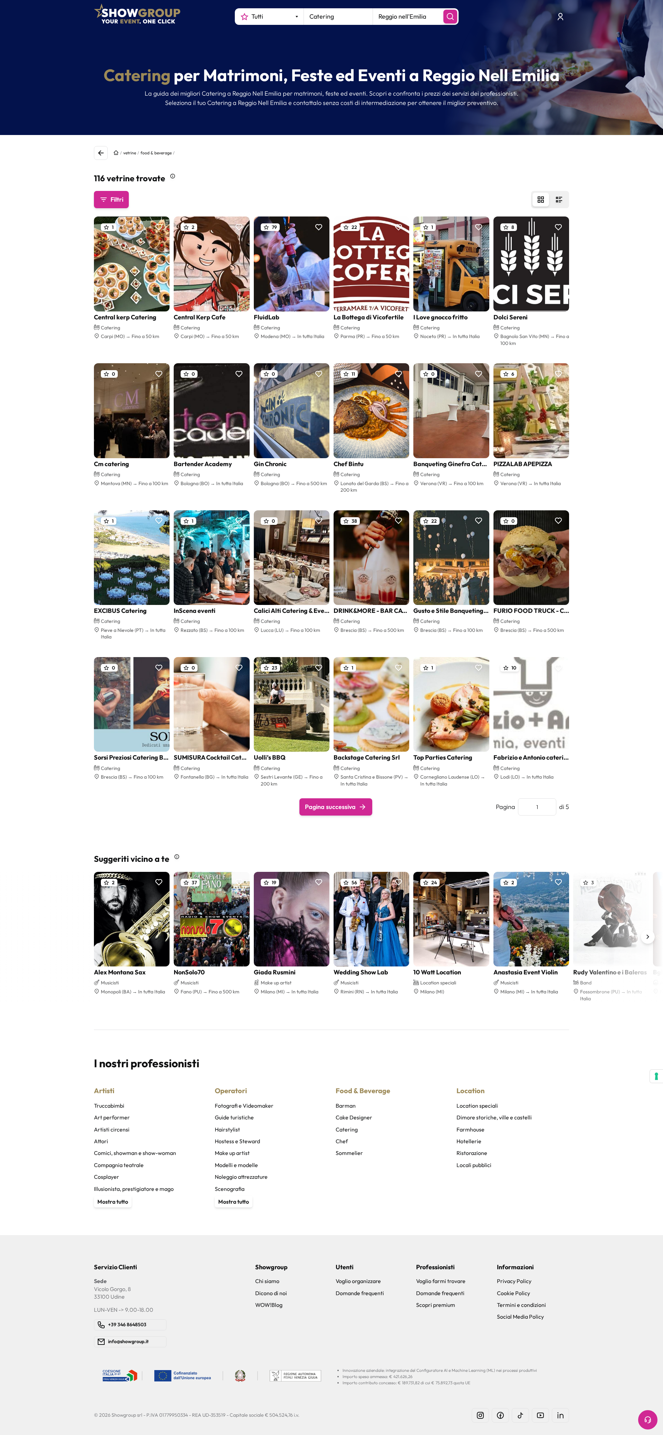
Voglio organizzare (358, 1281)
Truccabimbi (109, 1105)
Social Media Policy (520, 1316)
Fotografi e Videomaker (244, 1105)
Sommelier (349, 1152)
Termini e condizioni (521, 1304)
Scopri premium (435, 1304)
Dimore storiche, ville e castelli (494, 1117)
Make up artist (232, 1152)
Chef (342, 1141)
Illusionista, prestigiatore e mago (134, 1188)
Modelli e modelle (236, 1165)
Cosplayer (106, 1176)
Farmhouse (470, 1129)
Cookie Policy (513, 1293)
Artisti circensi (111, 1129)
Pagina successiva (330, 807)
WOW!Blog (268, 1304)
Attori (101, 1141)
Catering (347, 1129)
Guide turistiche (234, 1117)
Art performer (112, 1117)
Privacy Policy (514, 1281)
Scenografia (229, 1188)
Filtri (116, 199)
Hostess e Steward (237, 1141)
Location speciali (477, 1105)
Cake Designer (354, 1117)
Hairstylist (227, 1129)
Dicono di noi (271, 1293)
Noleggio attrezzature (241, 1176)
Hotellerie (469, 1141)
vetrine (129, 152)
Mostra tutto (112, 1201)
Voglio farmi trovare (440, 1281)
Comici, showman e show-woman (135, 1152)
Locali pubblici (474, 1165)
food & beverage (156, 152)
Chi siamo (267, 1281)
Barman (346, 1105)
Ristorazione (472, 1152)
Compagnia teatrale (119, 1165)
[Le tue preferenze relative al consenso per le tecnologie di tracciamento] (656, 1076)
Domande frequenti (360, 1293)
